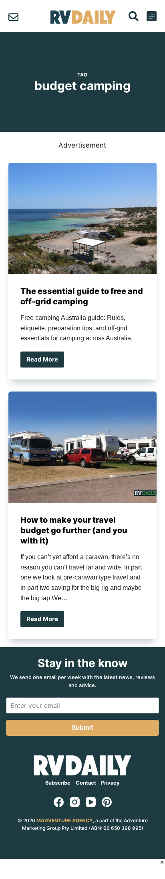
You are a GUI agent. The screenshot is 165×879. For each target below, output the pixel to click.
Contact (86, 783)
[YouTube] (91, 802)
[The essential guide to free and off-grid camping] (82, 218)
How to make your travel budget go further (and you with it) (73, 530)
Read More (45, 362)
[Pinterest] (107, 802)
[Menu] (152, 16)
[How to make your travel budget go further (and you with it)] (82, 447)
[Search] (134, 16)
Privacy (110, 783)
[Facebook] (59, 802)
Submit (82, 727)
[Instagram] (75, 802)
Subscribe (57, 783)
